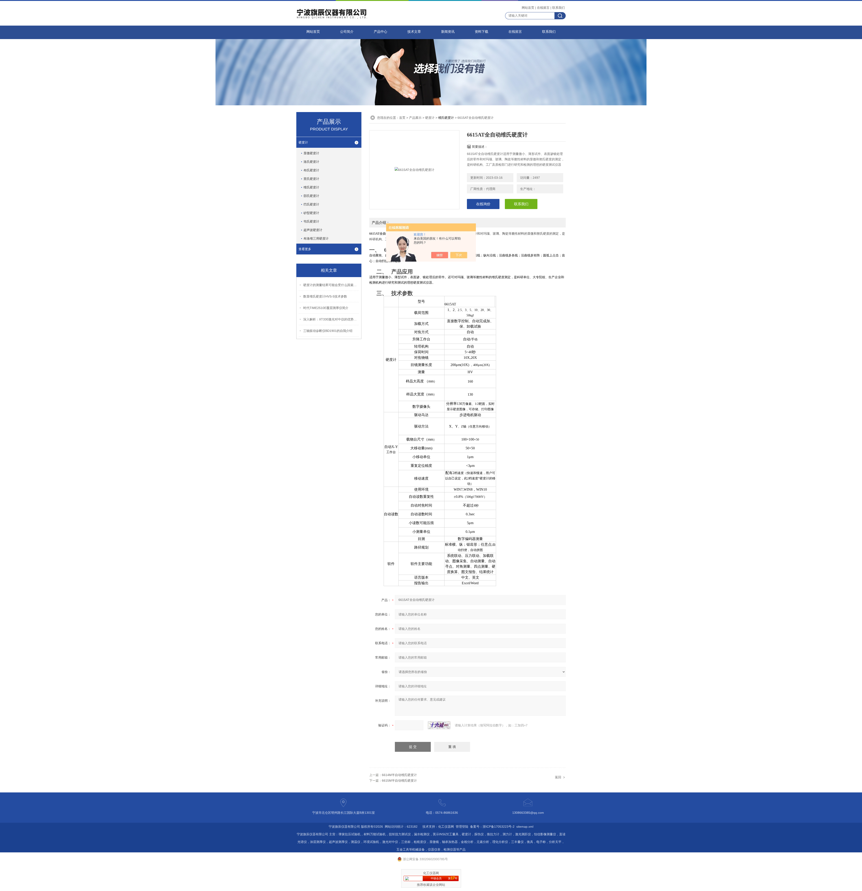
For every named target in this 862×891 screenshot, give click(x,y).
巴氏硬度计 (311, 204)
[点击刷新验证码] (439, 725)
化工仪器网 (446, 826)
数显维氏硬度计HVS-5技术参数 (325, 296)
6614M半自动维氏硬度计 (399, 775)
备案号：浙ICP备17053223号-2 (492, 826)
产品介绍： (381, 223)
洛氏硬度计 (311, 161)
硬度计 (303, 142)
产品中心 (380, 31)
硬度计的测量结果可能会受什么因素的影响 (331, 285)
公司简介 (347, 31)
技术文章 (414, 31)
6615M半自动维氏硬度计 (399, 780)
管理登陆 (462, 826)
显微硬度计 (311, 153)
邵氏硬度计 (311, 196)
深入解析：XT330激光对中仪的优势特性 (331, 319)
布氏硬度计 (311, 170)
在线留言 (543, 7)
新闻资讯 (448, 31)
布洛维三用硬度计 (316, 238)
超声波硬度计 (312, 230)
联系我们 (558, 7)
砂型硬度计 (311, 213)
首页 (402, 117)
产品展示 (415, 117)
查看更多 (305, 249)
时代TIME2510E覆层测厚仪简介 (325, 308)
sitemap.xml (524, 826)
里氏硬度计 (311, 179)
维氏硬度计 (311, 187)
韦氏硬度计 (311, 221)
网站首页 (528, 7)
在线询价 (483, 204)
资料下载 (481, 31)
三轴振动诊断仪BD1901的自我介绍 (327, 331)
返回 (558, 777)
